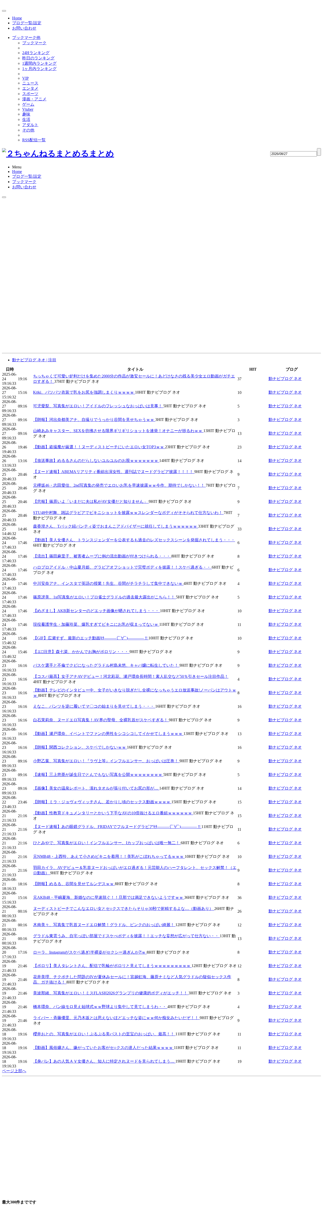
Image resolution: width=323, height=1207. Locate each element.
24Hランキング (35, 53)
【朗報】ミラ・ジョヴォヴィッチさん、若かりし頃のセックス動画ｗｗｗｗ (102, 802)
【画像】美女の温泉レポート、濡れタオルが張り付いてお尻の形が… (96, 788)
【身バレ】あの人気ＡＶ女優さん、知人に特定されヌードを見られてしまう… (104, 1061)
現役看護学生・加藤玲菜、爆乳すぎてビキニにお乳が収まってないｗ (96, 624)
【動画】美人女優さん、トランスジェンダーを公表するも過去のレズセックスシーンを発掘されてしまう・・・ (134, 540)
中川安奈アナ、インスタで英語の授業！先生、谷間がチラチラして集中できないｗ (108, 583)
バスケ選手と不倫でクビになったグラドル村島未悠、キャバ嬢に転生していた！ (106, 665)
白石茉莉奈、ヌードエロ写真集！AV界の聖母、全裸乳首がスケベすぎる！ (101, 720)
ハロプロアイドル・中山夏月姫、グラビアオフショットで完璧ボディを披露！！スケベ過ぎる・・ (122, 567)
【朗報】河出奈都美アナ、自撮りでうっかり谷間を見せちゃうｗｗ (94, 419)
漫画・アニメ (34, 99)
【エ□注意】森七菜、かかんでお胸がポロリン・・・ (81, 652)
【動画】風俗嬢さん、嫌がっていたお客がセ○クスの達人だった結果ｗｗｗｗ (103, 1047)
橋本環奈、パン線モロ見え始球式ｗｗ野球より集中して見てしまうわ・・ (100, 1006)
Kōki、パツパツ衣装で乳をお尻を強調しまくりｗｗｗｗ (84, 392)
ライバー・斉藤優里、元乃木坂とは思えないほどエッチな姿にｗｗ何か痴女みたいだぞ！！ (116, 1018)
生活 (26, 119)
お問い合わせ (24, 28)
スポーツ (30, 94)
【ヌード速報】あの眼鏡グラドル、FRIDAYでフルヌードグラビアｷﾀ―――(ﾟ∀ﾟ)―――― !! (117, 826)
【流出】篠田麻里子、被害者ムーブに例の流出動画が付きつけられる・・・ (102, 556)
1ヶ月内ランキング (39, 68)
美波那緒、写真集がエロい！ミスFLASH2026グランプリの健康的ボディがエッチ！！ (111, 993)
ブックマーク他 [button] (26, 37)
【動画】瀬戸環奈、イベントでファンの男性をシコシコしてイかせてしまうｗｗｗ (108, 733)
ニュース (30, 83)
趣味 (26, 114)
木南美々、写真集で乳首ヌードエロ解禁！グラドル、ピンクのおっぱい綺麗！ (104, 925)
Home (17, 18)
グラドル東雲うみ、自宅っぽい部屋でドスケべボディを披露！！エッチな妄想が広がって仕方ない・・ (126, 936)
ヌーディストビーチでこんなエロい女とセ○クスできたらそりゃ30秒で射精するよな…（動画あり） (123, 908)
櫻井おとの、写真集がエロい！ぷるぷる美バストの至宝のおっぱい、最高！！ (104, 1034)
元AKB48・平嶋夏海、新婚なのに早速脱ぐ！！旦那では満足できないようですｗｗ (108, 897)
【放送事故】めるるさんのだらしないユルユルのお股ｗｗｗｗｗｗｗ (96, 460)
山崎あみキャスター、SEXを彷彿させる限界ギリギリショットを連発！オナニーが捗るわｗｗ (118, 431)
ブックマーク (34, 43)
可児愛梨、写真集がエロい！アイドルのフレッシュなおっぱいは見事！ (98, 406)
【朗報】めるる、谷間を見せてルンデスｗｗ (74, 884)
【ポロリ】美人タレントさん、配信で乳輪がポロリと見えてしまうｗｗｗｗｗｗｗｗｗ (112, 966)
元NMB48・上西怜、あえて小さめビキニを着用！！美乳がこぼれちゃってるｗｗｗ (109, 856)
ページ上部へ (14, 1071)
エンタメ (30, 88)
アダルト (30, 125)
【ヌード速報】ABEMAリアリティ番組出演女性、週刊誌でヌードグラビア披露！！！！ (113, 472)
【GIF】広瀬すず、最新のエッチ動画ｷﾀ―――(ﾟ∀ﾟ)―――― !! (90, 638)
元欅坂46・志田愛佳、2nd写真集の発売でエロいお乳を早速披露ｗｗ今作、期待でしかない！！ (119, 485)
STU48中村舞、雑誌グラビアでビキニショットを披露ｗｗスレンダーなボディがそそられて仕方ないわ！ (128, 512)
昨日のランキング (38, 58)
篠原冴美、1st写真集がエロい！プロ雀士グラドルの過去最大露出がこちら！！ (104, 597)
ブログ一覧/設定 (26, 23)
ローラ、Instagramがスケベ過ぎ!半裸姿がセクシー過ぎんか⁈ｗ (90, 952)
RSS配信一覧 (34, 140)
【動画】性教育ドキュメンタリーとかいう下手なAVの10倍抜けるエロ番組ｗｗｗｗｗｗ (113, 813)
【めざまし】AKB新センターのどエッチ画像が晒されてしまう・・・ (96, 611)
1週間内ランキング (39, 63)
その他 (28, 130)
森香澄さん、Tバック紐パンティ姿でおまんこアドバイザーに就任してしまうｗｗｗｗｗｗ (115, 526)
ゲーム (28, 104)
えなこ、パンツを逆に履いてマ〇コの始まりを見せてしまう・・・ (94, 706)
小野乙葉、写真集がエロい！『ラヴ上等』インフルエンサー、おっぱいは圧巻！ (106, 761)
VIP (25, 78)
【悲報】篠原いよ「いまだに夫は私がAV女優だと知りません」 (91, 501)
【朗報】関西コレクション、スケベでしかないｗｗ (80, 747)
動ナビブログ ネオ (285, 378)
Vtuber (27, 109)
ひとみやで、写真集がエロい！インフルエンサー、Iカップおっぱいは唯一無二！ (107, 843)
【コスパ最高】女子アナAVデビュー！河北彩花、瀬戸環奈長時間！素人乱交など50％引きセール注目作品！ (130, 676)
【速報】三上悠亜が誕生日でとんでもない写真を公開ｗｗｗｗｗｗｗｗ (98, 774)
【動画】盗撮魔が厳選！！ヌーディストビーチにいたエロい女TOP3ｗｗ (99, 447)
